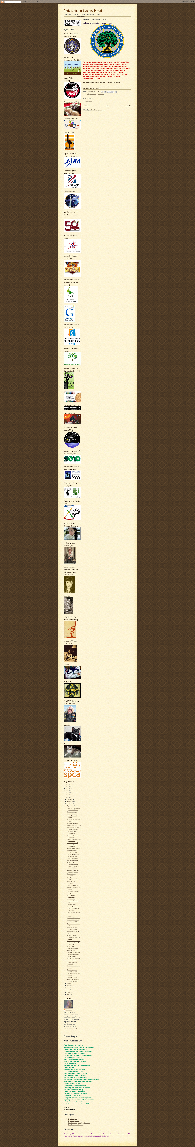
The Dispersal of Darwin (75, 1125)
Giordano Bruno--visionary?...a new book (72, 900)
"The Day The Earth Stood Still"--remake (73, 857)
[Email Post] (101, 91)
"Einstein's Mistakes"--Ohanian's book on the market (73, 937)
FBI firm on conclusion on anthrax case (74, 840)
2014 (67, 784)
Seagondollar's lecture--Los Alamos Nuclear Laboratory (73, 908)
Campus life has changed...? (71, 896)
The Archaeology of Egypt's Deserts (79, 1123)
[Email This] (105, 92)
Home (107, 106)
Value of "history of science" (72, 963)
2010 (67, 793)
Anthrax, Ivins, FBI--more (74, 825)
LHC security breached (73, 854)
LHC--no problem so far (73, 885)
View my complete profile (70, 1028)
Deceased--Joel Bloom (72, 823)
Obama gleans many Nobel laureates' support (72, 815)
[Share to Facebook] (113, 92)
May (68, 990)
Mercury (69, 1010)
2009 (67, 795)
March (69, 994)
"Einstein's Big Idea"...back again (72, 863)
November (70, 801)
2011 (67, 790)
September (70, 806)
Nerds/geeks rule (71, 950)
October (69, 804)
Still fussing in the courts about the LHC (73, 959)
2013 (67, 786)
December (70, 799)
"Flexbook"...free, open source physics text (73, 871)
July (68, 985)
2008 (67, 797)
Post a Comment (88, 101)
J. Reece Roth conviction (73, 952)
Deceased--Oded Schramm (71, 882)
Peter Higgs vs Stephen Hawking (73, 878)
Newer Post (86, 106)
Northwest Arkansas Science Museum (72, 928)
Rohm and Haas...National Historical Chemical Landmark (73, 942)
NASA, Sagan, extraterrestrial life (72, 947)
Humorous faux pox (72, 812)
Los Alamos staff (71, 904)
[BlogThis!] (108, 92)
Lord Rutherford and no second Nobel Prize (73, 921)
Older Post (128, 106)
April (68, 992)
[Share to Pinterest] (116, 92)
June (68, 988)
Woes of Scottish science (73, 848)
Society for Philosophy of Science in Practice (73, 809)
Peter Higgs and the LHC (73, 860)
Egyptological (72, 1119)
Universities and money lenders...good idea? (73, 828)
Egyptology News (73, 1121)
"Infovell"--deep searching (71, 875)
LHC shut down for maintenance (72, 832)
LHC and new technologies (71, 836)
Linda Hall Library (72, 977)
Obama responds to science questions (72, 970)
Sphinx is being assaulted (73, 918)
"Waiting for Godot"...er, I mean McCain (73, 867)
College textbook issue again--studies (73, 955)
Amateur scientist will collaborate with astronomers (72, 844)
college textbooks (91, 94)
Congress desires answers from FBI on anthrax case (73, 914)
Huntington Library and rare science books (73, 980)
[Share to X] (110, 92)
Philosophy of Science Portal (83, 10)
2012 (67, 788)
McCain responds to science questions (72, 851)
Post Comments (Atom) (98, 110)
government (101, 94)
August (69, 983)
